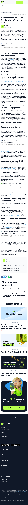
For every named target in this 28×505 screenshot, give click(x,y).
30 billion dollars (10, 59)
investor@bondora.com (6, 440)
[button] (14, 289)
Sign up (20, 2)
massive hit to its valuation (12, 226)
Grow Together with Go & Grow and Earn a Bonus (13, 374)
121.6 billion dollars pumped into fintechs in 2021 (12, 62)
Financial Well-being (6, 12)
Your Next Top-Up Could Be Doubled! (14, 352)
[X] (4, 277)
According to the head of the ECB (8, 168)
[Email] (11, 277)
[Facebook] (2, 277)
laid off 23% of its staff (14, 215)
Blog (2, 5)
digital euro (17, 171)
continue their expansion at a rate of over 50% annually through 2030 (13, 80)
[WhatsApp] (9, 277)
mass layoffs (24, 224)
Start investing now (13, 407)
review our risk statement (21, 491)
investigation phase (11, 194)
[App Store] (5, 445)
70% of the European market (7, 227)
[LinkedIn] (6, 277)
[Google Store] (15, 445)
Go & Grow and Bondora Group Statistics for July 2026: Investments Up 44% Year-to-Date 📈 (13, 327)
